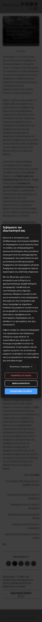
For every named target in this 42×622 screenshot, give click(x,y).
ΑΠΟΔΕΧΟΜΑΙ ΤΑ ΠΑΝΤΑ (21, 391)
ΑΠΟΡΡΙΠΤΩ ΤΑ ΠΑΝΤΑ (21, 376)
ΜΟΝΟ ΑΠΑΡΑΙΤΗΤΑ (21, 383)
